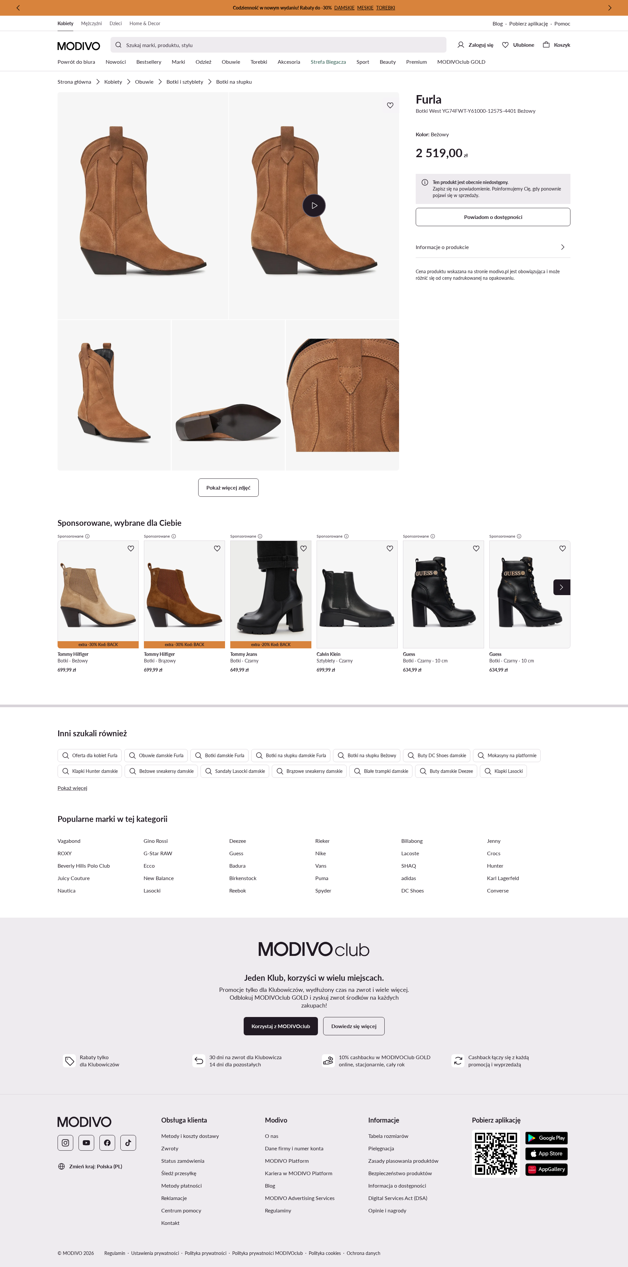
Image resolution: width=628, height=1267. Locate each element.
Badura (237, 865)
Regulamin (114, 1253)
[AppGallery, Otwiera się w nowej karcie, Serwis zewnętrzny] (546, 1169)
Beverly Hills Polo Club (84, 865)
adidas (408, 878)
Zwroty (200, 1148)
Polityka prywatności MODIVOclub (267, 1253)
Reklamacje (205, 1197)
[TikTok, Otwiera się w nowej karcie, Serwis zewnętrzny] (128, 1143)
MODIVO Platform (314, 1160)
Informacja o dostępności (417, 1185)
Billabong (412, 841)
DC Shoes (412, 890)
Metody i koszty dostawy (210, 1135)
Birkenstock (242, 878)
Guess (236, 853)
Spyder (323, 890)
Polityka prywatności (205, 1253)
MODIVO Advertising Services (314, 1197)
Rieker (322, 841)
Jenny (493, 841)
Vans (320, 865)
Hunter (495, 865)
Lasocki (152, 890)
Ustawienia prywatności (155, 1253)
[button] (143, 205)
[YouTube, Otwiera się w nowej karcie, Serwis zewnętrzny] (86, 1143)
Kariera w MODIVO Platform (314, 1173)
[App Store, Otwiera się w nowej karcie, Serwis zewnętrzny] (546, 1153)
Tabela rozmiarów (417, 1135)
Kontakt (201, 1222)
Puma (321, 878)
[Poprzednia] (18, 8)
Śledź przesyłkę (209, 1173)
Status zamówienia (210, 1160)
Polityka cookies (325, 1253)
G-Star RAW (158, 853)
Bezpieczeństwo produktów (417, 1173)
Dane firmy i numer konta (314, 1148)
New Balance (159, 878)
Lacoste (410, 853)
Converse (498, 890)
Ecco (149, 865)
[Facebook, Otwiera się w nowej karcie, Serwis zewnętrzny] (107, 1143)
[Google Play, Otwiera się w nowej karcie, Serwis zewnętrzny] (546, 1138)
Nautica (67, 890)
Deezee (237, 841)
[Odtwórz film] (314, 205)
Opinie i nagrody (417, 1210)
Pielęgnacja (412, 1148)
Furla (429, 99)
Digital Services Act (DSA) (417, 1197)
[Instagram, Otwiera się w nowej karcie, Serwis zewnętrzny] (65, 1143)
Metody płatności (210, 1185)
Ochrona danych (363, 1253)
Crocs (493, 853)
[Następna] (610, 8)
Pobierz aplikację (531, 24)
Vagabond (69, 841)
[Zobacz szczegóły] (562, 247)
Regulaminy (309, 1210)
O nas (302, 1135)
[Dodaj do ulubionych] (390, 105)
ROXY (65, 853)
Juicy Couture (74, 878)
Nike (320, 853)
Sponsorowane (70, 536)
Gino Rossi (156, 841)
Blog (501, 24)
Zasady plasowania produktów (417, 1160)
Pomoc (562, 23)
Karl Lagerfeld (503, 878)
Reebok (237, 890)
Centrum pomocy (210, 1210)
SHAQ (408, 865)
